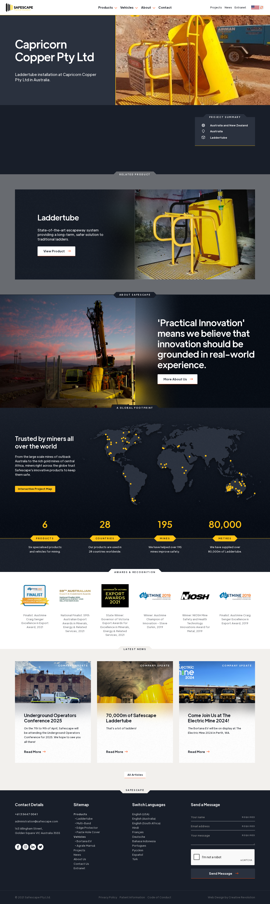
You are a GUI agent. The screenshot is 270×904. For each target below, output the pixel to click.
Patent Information (132, 897)
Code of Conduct (159, 897)
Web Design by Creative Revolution (231, 897)
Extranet (240, 7)
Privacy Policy (108, 897)
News (228, 7)
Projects (216, 7)
